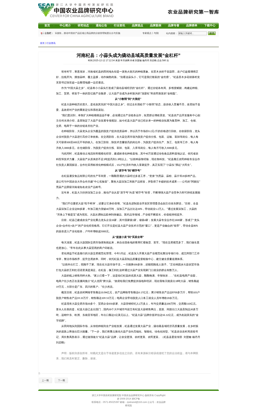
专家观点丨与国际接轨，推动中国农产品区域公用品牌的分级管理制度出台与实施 (78, 33)
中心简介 (67, 25)
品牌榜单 (193, 25)
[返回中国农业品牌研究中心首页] (75, 16)
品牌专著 (175, 25)
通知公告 (103, 25)
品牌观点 (139, 25)
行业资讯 (121, 25)
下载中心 (211, 25)
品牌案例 (157, 25)
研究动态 (85, 25)
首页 (49, 25)
